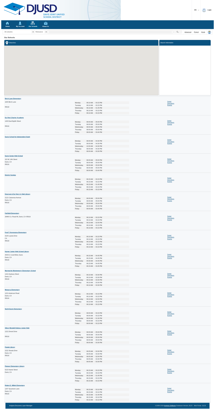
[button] (33, 32)
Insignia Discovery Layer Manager (20, 406)
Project (196, 32)
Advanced (188, 32)
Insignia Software (170, 406)
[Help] (209, 32)
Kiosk (203, 32)
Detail (169, 101)
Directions (170, 103)
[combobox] (18, 32)
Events (169, 105)
